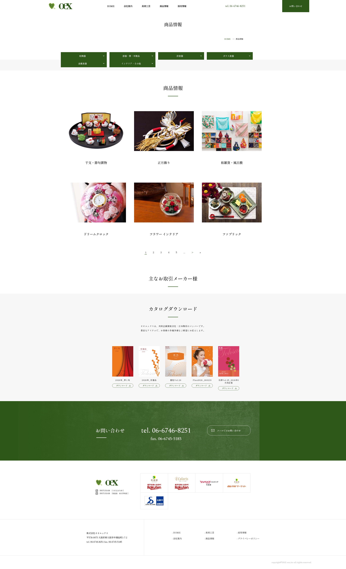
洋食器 (180, 56)
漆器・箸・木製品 (131, 56)
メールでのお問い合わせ (229, 430)
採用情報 (182, 6)
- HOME (176, 532)
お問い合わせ (295, 6)
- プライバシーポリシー (248, 538)
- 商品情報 (209, 538)
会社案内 (128, 6)
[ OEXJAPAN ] (112, 490)
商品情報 (164, 6)
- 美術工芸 (209, 532)
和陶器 (82, 56)
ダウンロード (121, 385)
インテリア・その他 (131, 63)
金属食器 (82, 63)
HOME (110, 6)
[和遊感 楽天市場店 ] (114, 493)
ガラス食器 (228, 56)
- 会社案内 (177, 538)
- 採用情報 (242, 532)
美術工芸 (146, 6)
